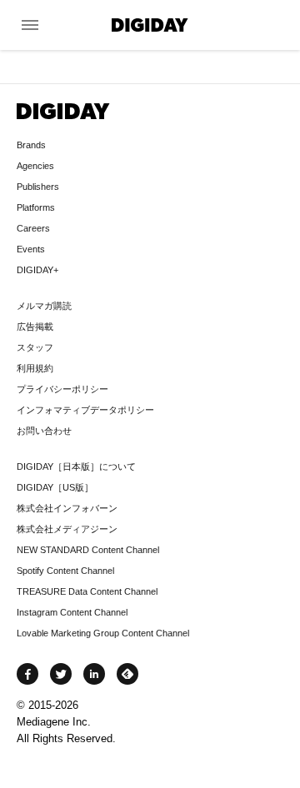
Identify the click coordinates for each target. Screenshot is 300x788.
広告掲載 (35, 327)
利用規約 (35, 368)
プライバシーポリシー (62, 389)
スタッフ (35, 347)
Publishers (38, 187)
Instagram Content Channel (72, 612)
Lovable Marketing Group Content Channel (103, 633)
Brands (31, 145)
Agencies (35, 166)
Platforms (36, 207)
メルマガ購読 (44, 306)
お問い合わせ (44, 431)
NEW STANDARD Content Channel (88, 550)
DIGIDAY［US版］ (55, 487)
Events (31, 249)
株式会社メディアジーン (67, 529)
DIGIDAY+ (37, 270)
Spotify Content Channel (65, 571)
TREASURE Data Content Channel (87, 591)
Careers (33, 228)
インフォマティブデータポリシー (85, 410)
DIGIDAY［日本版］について (76, 466)
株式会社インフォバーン (67, 508)
